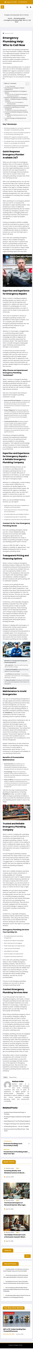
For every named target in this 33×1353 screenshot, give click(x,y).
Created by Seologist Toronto (15, 1345)
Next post (6, 1149)
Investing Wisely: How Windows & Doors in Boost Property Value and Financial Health (16, 1270)
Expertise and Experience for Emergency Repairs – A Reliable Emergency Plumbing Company (16, 99)
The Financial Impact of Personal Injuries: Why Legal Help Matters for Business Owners (15, 1276)
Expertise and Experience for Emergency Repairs (16, 92)
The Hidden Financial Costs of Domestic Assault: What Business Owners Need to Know (16, 1282)
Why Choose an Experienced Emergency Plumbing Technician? (17, 95)
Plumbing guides (9, 1313)
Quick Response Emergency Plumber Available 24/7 (14, 88)
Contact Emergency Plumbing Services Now (15, 119)
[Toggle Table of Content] (26, 84)
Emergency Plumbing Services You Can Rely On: (17, 115)
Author (5, 1077)
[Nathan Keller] (7, 1085)
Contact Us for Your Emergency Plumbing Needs (15, 103)
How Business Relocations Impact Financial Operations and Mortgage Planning (16, 1296)
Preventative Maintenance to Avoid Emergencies (15, 108)
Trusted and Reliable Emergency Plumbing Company (16, 112)
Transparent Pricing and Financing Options (16, 105)
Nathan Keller (18, 1081)
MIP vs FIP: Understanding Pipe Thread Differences (14, 1330)
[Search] (27, 7)
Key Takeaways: (11, 86)
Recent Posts (13, 1077)
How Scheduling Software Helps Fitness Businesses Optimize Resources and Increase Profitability (16, 1289)
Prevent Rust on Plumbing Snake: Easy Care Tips (16, 1153)
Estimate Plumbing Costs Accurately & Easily (13, 1144)
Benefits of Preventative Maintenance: (17, 110)
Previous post (8, 1141)
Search (8, 1250)
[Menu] (2, 7)
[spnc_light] (30, 7)
